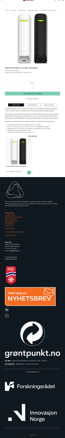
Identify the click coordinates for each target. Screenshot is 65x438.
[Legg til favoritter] (29, 139)
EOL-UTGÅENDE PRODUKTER (14, 232)
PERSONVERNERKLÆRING (13, 217)
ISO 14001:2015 (9, 364)
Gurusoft (32, 435)
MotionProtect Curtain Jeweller (16, 166)
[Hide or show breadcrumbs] (57, 10)
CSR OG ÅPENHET (10, 219)
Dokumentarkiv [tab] (49, 105)
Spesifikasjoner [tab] (32, 105)
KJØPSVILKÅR (9, 225)
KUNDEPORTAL (10, 228)
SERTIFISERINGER (11, 221)
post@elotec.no (15, 250)
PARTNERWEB (9, 223)
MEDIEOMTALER (10, 215)
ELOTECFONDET (10, 235)
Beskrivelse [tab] (16, 105)
